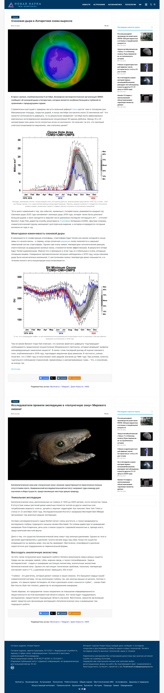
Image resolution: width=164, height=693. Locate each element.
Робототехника (71, 682)
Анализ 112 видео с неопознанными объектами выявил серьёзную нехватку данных (125, 100)
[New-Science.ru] (24, 4)
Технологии (130, 4)
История (98, 685)
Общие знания (86, 682)
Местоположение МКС (104, 682)
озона (75, 109)
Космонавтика (115, 4)
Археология (77, 685)
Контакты (19, 682)
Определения (126, 685)
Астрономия (99, 4)
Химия (116, 685)
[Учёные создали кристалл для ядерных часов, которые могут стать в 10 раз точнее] (146, 67)
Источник (15, 369)
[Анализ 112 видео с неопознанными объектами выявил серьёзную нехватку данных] (146, 98)
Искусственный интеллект (43, 685)
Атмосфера (65, 221)
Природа (15, 17)
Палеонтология (63, 685)
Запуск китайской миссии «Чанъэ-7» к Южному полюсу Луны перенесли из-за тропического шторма (127, 54)
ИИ (140, 4)
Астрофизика (121, 682)
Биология (88, 685)
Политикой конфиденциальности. (138, 666)
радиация (65, 241)
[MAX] (84, 689)
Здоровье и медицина (139, 682)
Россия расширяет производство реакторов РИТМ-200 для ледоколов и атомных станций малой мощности (127, 38)
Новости (86, 4)
